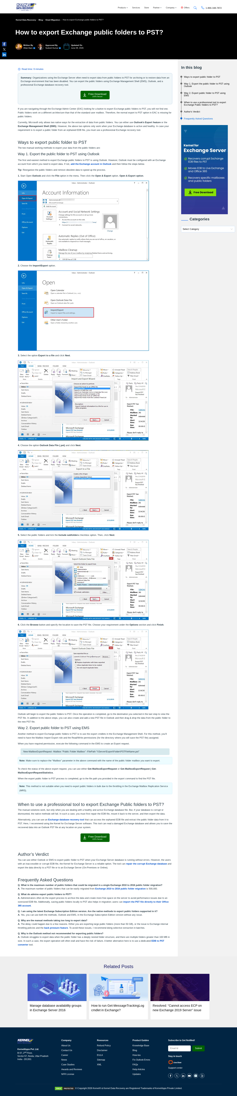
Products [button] (122, 7)
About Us (65, 1045)
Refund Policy (104, 1045)
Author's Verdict (192, 111)
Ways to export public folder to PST (202, 77)
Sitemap (101, 1060)
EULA (100, 1055)
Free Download (97, 95)
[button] (195, 7)
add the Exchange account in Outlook (91, 164)
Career (64, 1055)
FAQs (135, 1064)
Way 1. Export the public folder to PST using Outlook (206, 85)
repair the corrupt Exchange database (146, 863)
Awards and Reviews (71, 1069)
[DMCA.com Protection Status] (65, 1088)
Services (136, 7)
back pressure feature (56, 928)
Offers (187, 7)
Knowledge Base (140, 1045)
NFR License (67, 1074)
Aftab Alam (28, 48)
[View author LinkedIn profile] (34, 48)
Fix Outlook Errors (141, 1060)
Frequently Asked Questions (198, 118)
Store (146, 7)
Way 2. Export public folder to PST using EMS (204, 94)
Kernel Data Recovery (26, 20)
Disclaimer (102, 1050)
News (64, 1060)
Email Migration (53, 20)
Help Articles (138, 1069)
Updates (136, 1074)
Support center (175, 1068)
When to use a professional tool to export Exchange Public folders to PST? (205, 103)
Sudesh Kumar (51, 48)
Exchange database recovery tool (66, 819)
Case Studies (67, 1064)
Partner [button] (156, 7)
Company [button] (170, 7)
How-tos (136, 1055)
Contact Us (66, 1050)
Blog (41, 20)
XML (99, 1064)
